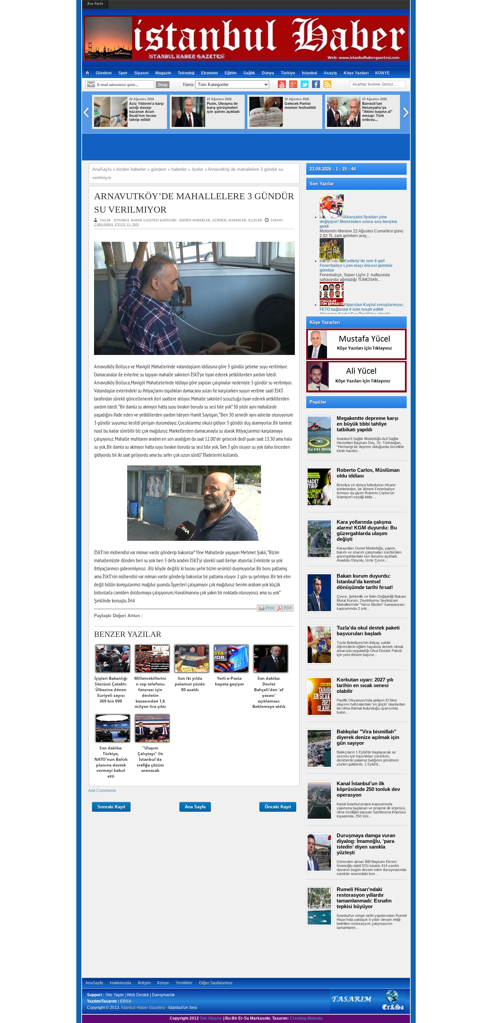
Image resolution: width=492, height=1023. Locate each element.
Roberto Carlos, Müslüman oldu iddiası (368, 473)
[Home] (87, 73)
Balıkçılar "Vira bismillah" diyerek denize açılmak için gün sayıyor (368, 737)
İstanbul (309, 73)
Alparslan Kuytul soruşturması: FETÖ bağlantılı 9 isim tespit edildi (362, 307)
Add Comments (102, 790)
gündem (219, 220)
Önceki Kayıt (278, 806)
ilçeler (255, 220)
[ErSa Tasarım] (367, 1010)
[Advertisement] (359, 952)
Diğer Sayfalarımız (216, 982)
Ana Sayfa (95, 3)
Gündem (104, 73)
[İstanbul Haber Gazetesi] (246, 58)
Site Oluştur (211, 1018)
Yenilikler (184, 982)
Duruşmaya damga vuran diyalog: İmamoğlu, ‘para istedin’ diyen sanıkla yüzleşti (366, 843)
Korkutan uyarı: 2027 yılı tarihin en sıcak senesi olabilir (365, 685)
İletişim (144, 982)
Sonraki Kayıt (111, 806)
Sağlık (249, 73)
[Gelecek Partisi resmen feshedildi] (266, 126)
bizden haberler (194, 220)
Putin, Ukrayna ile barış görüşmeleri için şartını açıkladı (223, 107)
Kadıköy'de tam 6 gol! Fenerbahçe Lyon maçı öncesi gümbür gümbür (356, 266)
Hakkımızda (120, 982)
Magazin (163, 73)
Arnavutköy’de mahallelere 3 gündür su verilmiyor (194, 202)
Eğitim (231, 73)
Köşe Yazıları (356, 73)
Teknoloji (186, 73)
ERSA (126, 1001)
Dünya (268, 73)
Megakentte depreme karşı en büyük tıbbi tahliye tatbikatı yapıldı (367, 423)
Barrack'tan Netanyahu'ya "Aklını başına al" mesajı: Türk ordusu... (377, 111)
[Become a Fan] (316, 84)
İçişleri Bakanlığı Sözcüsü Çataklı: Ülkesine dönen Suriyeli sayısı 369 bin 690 (111, 689)
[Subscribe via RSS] (327, 84)
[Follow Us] (305, 84)
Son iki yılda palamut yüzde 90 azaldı (190, 683)
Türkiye (288, 73)
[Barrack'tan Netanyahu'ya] (343, 126)
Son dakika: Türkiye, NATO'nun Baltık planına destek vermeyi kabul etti (111, 762)
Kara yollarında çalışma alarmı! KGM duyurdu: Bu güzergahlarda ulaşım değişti (367, 530)
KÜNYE (382, 73)
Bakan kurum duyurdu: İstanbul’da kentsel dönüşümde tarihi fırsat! (365, 581)
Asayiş (330, 73)
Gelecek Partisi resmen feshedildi (300, 105)
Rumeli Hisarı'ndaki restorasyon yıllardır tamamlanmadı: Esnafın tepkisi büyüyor (364, 897)
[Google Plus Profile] (293, 84)
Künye (163, 982)
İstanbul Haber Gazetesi (143, 1007)
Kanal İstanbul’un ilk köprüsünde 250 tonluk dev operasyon (368, 789)
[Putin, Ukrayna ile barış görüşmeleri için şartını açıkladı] (188, 126)
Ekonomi (209, 73)
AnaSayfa (94, 982)
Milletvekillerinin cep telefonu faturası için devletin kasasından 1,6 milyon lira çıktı (150, 692)
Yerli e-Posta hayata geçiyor (229, 681)
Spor (123, 73)
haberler (237, 220)
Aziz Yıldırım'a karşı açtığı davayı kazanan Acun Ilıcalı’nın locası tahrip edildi (146, 111)
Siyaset (141, 73)
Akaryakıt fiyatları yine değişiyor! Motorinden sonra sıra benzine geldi (358, 222)
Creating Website (306, 1018)
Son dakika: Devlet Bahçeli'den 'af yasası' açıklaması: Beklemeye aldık (268, 692)
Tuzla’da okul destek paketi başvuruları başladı (368, 630)
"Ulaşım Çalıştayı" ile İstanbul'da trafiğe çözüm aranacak (150, 759)
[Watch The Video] (282, 84)
